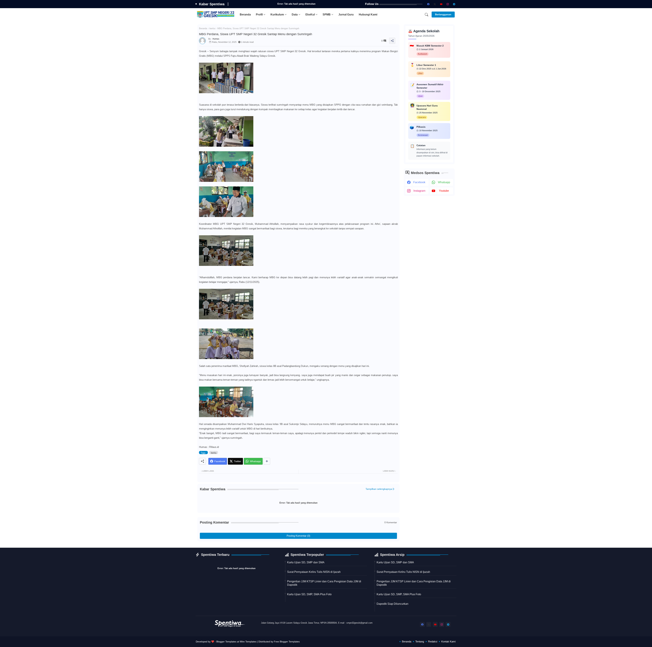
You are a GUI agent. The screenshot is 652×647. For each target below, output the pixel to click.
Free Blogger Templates (287, 641)
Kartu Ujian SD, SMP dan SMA (305, 562)
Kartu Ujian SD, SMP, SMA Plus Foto (309, 594)
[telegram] (454, 4)
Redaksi (432, 641)
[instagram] (447, 4)
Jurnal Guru (346, 14)
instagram (419, 190)
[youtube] (441, 4)
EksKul (310, 14)
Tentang (419, 641)
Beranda (245, 14)
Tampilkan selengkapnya (379, 489)
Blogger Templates (226, 641)
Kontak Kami (448, 641)
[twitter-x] (434, 4)
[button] (426, 14)
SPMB (327, 14)
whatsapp (444, 182)
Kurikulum (277, 14)
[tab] (245, 14)
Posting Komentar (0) (298, 535)
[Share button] (267, 461)
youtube (444, 190)
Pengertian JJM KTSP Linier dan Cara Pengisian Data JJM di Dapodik (324, 583)
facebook (419, 182)
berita (212, 28)
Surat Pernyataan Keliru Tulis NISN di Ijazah (314, 571)
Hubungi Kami (368, 14)
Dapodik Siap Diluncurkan (392, 603)
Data (295, 14)
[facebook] (428, 4)
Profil (259, 14)
